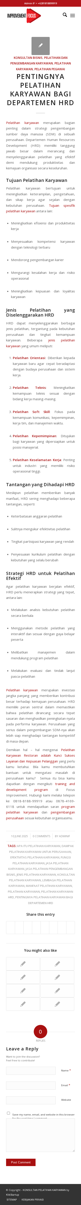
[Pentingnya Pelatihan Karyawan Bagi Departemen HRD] (41, 46)
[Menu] (72, 15)
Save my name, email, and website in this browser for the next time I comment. (43, 1116)
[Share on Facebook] (10, 927)
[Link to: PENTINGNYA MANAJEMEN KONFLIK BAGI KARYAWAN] (23, 990)
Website (66, 1099)
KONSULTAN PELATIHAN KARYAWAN (44, 1190)
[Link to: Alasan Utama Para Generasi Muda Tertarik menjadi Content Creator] (23, 1004)
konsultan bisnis (28, 58)
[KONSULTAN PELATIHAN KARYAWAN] (33, 15)
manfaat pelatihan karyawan (49, 886)
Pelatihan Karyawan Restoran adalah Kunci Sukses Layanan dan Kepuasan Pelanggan (40, 755)
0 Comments (41, 836)
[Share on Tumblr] (45, 927)
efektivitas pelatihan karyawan (34, 857)
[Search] (62, 15)
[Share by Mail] (70, 927)
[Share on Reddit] (62, 927)
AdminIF (64, 836)
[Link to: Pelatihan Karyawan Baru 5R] (57, 990)
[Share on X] (19, 927)
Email (65, 1085)
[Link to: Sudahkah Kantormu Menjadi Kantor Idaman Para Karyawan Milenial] (23, 964)
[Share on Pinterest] (28, 927)
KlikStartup (12, 1194)
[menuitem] (62, 15)
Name (66, 1070)
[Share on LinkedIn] (36, 927)
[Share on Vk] (53, 927)
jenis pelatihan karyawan (36, 875)
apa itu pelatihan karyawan (38, 846)
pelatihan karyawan (24, 892)
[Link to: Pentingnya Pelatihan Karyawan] (57, 964)
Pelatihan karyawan (22, 122)
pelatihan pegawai (49, 69)
